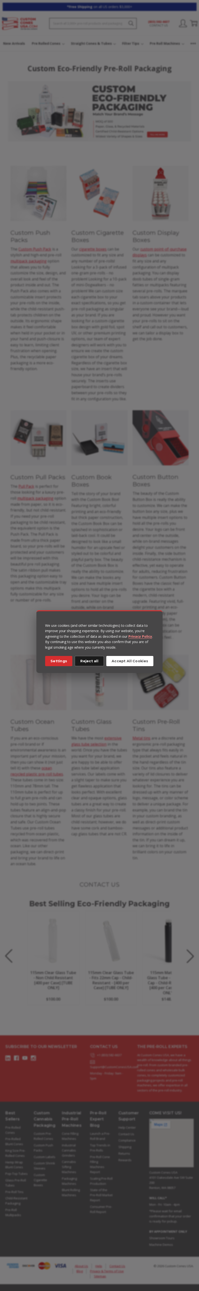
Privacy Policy (140, 636)
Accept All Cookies (130, 661)
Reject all (89, 661)
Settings (58, 661)
